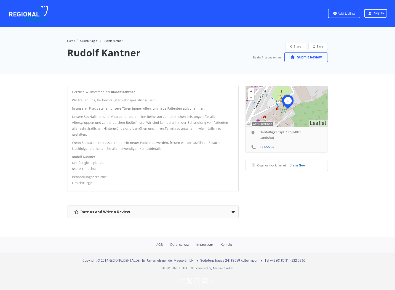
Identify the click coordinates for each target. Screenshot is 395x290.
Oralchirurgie (88, 41)
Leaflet (318, 123)
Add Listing (346, 13)
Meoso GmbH (223, 268)
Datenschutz (179, 245)
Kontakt (226, 245)
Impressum (204, 245)
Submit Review (309, 57)
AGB (159, 245)
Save (319, 46)
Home (71, 41)
